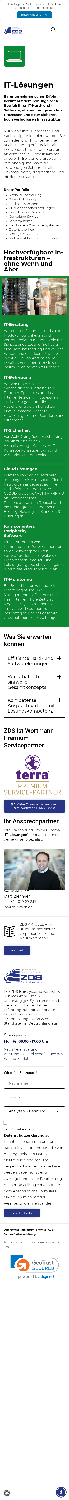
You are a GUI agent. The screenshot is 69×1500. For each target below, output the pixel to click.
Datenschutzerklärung (24, 1135)
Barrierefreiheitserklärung (20, 1234)
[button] (34, 806)
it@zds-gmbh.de (18, 907)
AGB (50, 1229)
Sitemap (41, 1229)
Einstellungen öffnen (34, 14)
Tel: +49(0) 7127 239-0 (22, 901)
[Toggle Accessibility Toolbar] (61, 1492)
